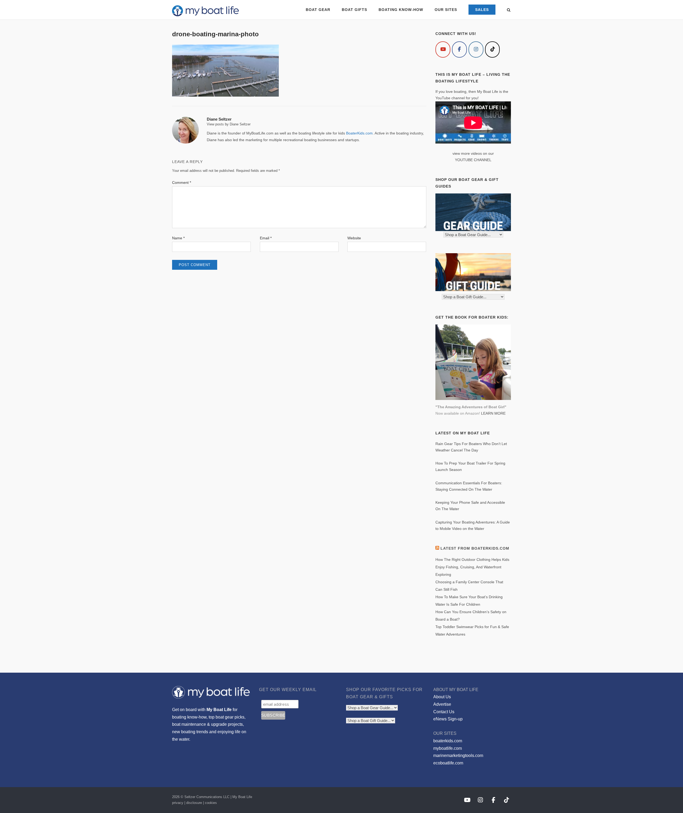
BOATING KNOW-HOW (401, 9)
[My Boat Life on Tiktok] (492, 49)
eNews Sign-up (448, 719)
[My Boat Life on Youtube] (442, 49)
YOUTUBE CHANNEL (473, 160)
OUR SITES (446, 9)
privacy (177, 803)
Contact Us (443, 711)
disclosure (194, 803)
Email (266, 238)
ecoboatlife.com (448, 763)
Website (354, 238)
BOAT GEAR (318, 9)
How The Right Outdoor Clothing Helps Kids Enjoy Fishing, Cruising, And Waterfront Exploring (472, 567)
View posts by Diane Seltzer (229, 124)
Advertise (442, 704)
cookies (211, 803)
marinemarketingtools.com (458, 755)
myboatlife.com (447, 748)
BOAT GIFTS (354, 9)
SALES (482, 9)
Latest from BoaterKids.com (474, 548)
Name (178, 238)
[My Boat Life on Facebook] (459, 49)
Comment (181, 182)
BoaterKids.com (359, 133)
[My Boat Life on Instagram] (475, 49)
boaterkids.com (447, 741)
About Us (442, 697)
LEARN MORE (493, 413)
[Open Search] (508, 10)
